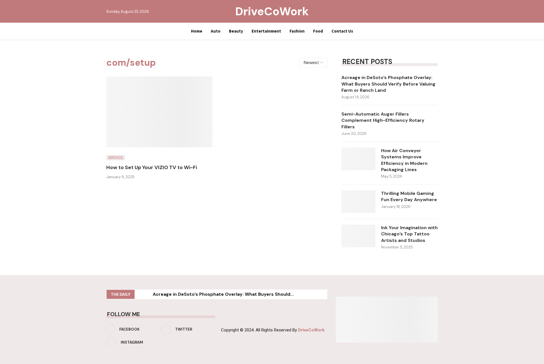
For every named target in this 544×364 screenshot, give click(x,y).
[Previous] (140, 294)
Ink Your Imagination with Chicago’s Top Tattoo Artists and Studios (409, 234)
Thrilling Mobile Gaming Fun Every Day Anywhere (409, 196)
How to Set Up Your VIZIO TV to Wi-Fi (151, 167)
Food (318, 31)
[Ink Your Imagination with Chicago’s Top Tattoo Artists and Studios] (358, 236)
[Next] (147, 294)
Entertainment (266, 31)
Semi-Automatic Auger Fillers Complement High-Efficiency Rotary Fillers (382, 120)
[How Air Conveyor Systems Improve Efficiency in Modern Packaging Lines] (358, 159)
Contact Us (342, 31)
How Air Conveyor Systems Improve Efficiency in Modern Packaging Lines (404, 160)
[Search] (435, 11)
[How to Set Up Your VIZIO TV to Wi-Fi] (159, 111)
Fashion (297, 31)
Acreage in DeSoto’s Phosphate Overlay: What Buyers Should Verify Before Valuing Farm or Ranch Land (388, 83)
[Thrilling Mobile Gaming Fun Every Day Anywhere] (358, 201)
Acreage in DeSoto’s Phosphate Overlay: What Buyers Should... (223, 294)
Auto (215, 31)
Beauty (236, 31)
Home (196, 31)
